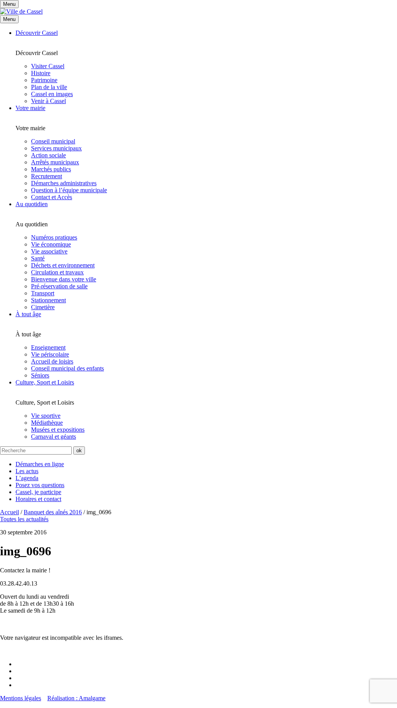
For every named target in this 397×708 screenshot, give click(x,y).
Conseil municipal (53, 141)
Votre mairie (30, 108)
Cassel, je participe (38, 492)
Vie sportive (45, 415)
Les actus (27, 471)
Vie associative (49, 251)
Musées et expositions (58, 429)
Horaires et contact (38, 499)
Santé (38, 258)
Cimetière (43, 307)
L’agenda (27, 478)
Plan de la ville (49, 87)
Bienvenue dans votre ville (63, 279)
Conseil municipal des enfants (67, 368)
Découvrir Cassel (37, 32)
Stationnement (48, 300)
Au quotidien (32, 204)
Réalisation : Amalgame (76, 698)
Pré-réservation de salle (59, 286)
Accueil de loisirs (52, 361)
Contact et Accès (51, 197)
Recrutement (46, 176)
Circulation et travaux (57, 272)
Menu (9, 19)
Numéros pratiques (54, 237)
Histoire (40, 73)
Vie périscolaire (50, 354)
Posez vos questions (40, 485)
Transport (42, 293)
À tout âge (28, 314)
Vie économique (51, 244)
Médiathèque (47, 422)
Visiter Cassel (47, 66)
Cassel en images (52, 94)
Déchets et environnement (63, 265)
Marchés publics (51, 169)
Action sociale (48, 155)
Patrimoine (44, 80)
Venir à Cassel (48, 101)
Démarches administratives (64, 183)
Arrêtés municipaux (55, 162)
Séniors (40, 375)
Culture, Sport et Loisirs (45, 382)
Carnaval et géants (53, 436)
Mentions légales (20, 698)
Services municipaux (56, 148)
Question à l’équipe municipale (69, 190)
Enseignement (48, 347)
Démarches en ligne (40, 464)
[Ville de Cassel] (21, 11)
